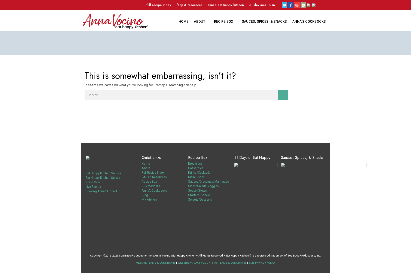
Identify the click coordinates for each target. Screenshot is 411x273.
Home (183, 21)
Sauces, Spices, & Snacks (264, 21)
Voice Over (93, 182)
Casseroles (195, 168)
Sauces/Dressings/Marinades (208, 181)
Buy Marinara (151, 186)
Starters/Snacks (199, 195)
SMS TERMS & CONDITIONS (229, 262)
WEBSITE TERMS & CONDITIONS (156, 262)
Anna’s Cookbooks (309, 21)
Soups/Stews (197, 190)
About (199, 21)
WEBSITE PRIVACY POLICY (194, 262)
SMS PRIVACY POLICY (262, 262)
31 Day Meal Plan (262, 5)
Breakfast (195, 163)
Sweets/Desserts (200, 199)
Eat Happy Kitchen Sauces (103, 173)
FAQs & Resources (189, 5)
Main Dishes (196, 177)
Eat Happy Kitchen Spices (103, 177)
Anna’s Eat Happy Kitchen (226, 5)
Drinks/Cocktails (199, 172)
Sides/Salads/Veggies (203, 186)
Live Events (93, 186)
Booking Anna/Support (101, 191)
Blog (145, 195)
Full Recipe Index (158, 5)
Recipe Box (223, 21)
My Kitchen (149, 199)
